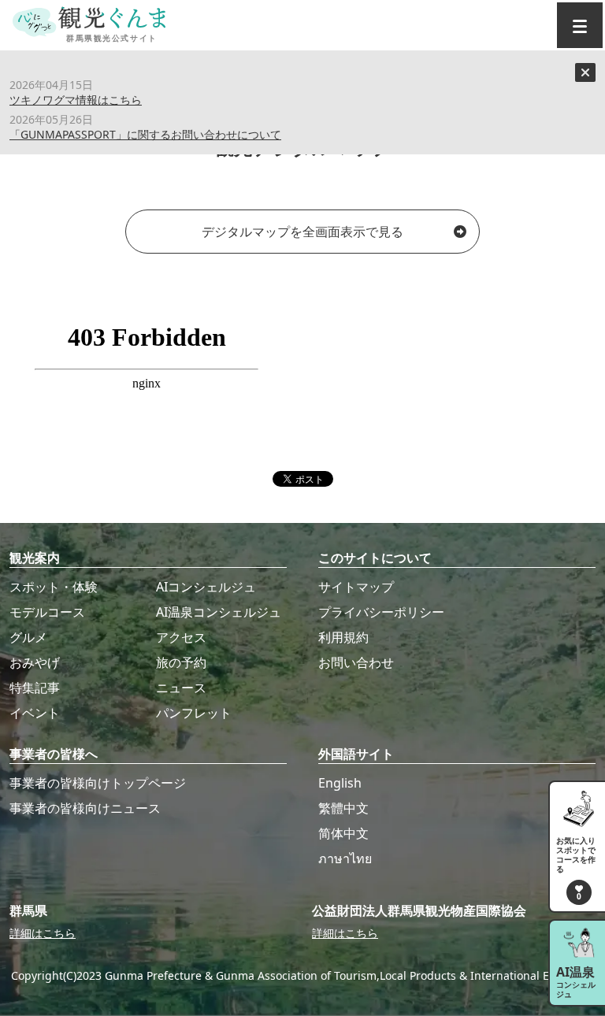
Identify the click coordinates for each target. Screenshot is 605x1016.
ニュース (181, 687)
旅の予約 (181, 662)
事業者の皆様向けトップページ (97, 783)
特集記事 (34, 687)
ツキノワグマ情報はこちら (75, 99)
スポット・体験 (53, 586)
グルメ (28, 637)
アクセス (181, 637)
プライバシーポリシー (381, 612)
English (340, 783)
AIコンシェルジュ (206, 586)
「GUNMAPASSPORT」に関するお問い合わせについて (145, 134)
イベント (34, 712)
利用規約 (343, 637)
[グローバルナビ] (580, 25)
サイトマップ (356, 586)
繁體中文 (343, 808)
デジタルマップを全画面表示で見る (302, 231)
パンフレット (194, 712)
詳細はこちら (42, 932)
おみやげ (34, 662)
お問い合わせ (356, 662)
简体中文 (343, 833)
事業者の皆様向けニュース (85, 808)
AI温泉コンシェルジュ (218, 612)
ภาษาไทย (345, 858)
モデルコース (47, 612)
